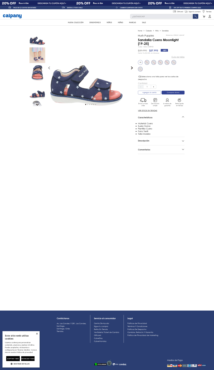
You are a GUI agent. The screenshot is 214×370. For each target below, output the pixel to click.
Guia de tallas (178, 57)
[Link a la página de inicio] (140, 31)
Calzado (149, 31)
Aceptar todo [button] (13, 359)
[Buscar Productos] (195, 16)
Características (145, 117)
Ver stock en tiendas (147, 110)
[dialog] (21, 349)
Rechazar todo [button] (27, 359)
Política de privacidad (25, 352)
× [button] (37, 334)
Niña (157, 31)
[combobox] (164, 16)
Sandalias (165, 31)
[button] (141, 63)
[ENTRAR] (211, 16)
